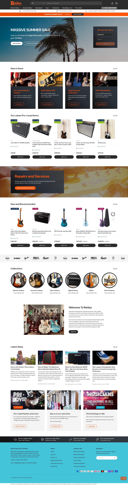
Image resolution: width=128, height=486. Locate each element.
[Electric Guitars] (18, 280)
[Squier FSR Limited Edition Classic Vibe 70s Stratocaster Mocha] (20, 217)
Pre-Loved (78, 8)
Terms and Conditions (79, 466)
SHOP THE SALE (78, 14)
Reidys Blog (54, 466)
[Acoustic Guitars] (37, 280)
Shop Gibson (19, 104)
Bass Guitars (55, 290)
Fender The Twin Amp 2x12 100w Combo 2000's (85, 143)
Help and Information (79, 463)
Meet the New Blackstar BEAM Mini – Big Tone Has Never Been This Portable (76, 369)
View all (115, 68)
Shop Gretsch (73, 104)
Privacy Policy (77, 460)
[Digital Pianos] (73, 280)
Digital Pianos (73, 290)
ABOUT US (73, 331)
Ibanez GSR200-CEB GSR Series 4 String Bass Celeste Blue (85, 232)
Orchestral (55, 8)
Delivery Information (79, 451)
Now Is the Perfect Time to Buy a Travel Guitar (22, 368)
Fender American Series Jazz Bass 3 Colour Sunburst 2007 (62, 143)
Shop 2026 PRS (101, 104)
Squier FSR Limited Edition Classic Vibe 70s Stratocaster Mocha (19, 233)
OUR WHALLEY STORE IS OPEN (33, 43)
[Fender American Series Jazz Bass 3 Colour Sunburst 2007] (64, 129)
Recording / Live (67, 8)
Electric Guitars (18, 290)
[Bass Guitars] (55, 280)
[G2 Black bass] (107, 129)
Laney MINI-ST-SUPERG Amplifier (20, 142)
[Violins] (91, 280)
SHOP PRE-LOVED (20, 426)
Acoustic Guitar (27, 8)
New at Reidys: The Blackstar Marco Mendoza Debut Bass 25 (49, 368)
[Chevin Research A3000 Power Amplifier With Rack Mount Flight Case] (42, 129)
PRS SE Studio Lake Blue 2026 (62, 231)
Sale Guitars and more (57, 463)
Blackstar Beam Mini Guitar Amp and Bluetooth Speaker (41, 232)
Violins (91, 290)
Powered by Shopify (28, 477)
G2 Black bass (102, 142)
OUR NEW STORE (56, 426)
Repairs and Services (56, 460)
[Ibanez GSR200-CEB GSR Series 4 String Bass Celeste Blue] (85, 217)
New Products (109, 290)
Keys (47, 8)
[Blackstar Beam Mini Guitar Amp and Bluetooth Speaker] (42, 217)
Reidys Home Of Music (18, 477)
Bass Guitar (39, 8)
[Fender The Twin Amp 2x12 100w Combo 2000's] (85, 129)
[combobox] (66, 3)
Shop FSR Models (47, 104)
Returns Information (79, 454)
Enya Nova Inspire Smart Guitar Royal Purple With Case (107, 232)
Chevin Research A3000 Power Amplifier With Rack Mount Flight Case (41, 144)
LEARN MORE (91, 426)
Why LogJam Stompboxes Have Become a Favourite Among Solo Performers (104, 369)
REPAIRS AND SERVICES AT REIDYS (25, 188)
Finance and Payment (79, 457)
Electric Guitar (15, 8)
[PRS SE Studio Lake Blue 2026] (64, 217)
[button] (116, 3)
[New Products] (109, 280)
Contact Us (54, 457)
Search (53, 451)
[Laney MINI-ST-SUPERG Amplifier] (20, 129)
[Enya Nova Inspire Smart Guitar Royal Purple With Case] (107, 217)
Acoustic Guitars (37, 290)
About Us (53, 454)
